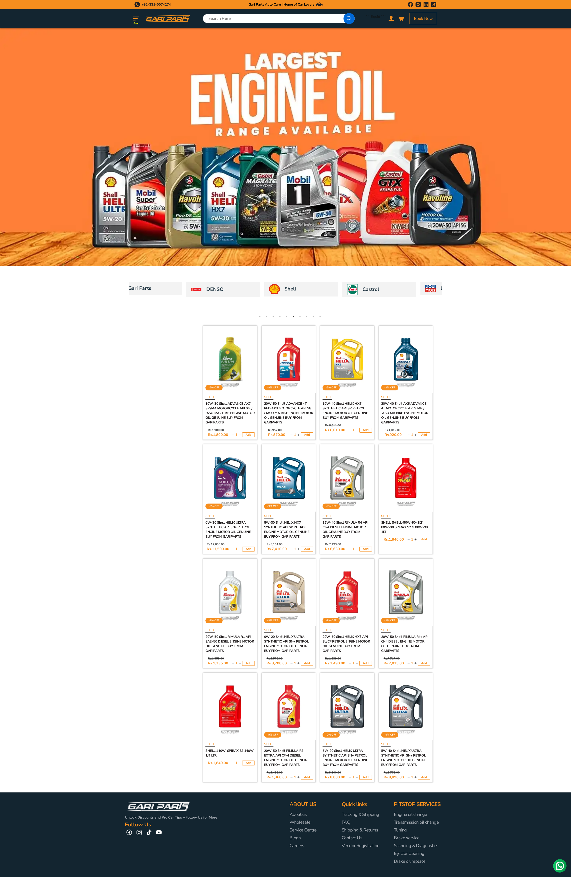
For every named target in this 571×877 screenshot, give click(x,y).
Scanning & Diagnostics (416, 846)
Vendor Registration (360, 846)
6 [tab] (293, 316)
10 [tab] (320, 316)
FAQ (346, 822)
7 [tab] (300, 316)
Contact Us (352, 838)
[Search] (349, 18)
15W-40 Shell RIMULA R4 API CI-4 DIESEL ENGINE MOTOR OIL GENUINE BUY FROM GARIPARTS (345, 529)
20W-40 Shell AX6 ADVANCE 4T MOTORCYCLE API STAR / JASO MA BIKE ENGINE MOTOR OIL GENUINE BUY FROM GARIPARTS (404, 413)
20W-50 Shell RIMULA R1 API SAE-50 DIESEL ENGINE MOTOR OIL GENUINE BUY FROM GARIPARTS (229, 643)
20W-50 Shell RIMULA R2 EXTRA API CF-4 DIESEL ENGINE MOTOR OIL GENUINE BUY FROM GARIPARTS (287, 757)
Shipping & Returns (360, 830)
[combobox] (279, 18)
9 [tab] (313, 316)
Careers (297, 846)
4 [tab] (280, 316)
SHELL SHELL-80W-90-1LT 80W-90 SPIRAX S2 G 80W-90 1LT (404, 527)
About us (298, 814)
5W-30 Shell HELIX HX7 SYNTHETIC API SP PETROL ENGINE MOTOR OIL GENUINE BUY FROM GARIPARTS (287, 529)
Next (449, 289)
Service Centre (303, 830)
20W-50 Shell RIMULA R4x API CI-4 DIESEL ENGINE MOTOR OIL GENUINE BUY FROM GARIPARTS (404, 643)
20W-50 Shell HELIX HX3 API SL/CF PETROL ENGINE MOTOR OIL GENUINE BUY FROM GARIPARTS (346, 643)
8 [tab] (306, 316)
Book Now (423, 18)
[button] (136, 18)
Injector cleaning (409, 853)
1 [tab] (260, 316)
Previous (121, 289)
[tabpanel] (168, 289)
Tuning (400, 830)
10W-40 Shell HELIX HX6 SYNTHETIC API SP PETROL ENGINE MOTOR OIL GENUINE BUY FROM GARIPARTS (345, 410)
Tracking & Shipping (360, 814)
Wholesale (300, 822)
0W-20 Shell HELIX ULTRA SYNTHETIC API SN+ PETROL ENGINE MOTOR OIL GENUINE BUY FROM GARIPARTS (287, 643)
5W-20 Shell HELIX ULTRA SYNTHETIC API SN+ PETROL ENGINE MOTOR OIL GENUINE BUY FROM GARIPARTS (345, 757)
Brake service (406, 838)
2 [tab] (266, 316)
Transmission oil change (416, 822)
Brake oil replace (410, 861)
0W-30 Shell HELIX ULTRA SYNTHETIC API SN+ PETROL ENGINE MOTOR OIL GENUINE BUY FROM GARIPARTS (228, 529)
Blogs (295, 838)
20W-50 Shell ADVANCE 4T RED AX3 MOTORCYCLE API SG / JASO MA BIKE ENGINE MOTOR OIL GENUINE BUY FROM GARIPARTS (288, 413)
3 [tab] (273, 316)
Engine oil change (410, 814)
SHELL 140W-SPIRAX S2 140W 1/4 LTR (229, 753)
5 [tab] (286, 316)
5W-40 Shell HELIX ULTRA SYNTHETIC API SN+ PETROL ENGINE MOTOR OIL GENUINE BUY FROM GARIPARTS (404, 757)
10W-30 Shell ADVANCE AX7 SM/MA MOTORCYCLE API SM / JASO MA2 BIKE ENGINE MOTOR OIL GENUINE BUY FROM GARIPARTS (229, 413)
